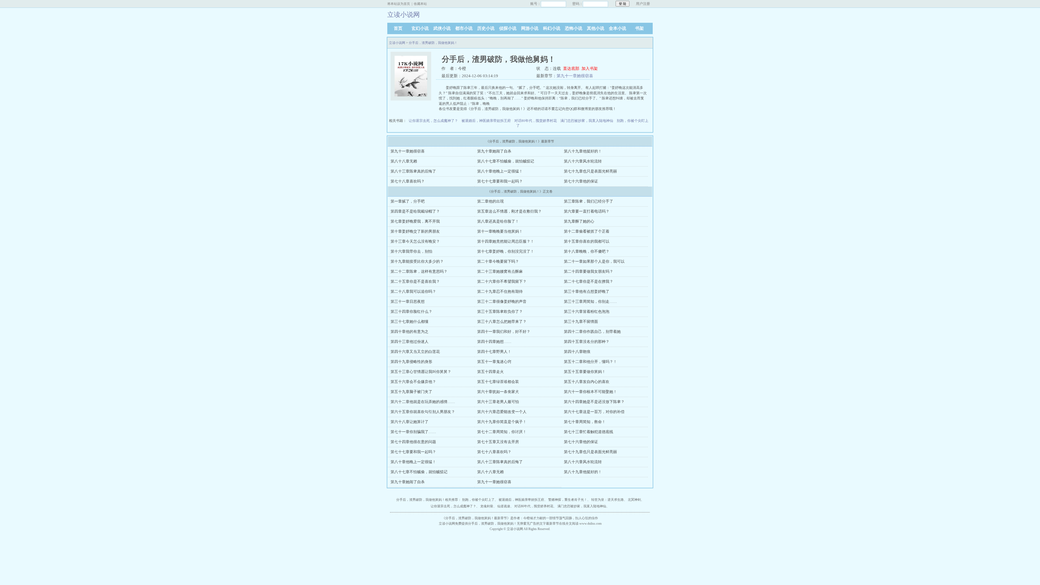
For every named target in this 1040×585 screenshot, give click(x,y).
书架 (639, 28)
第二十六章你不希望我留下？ (501, 282)
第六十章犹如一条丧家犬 (498, 392)
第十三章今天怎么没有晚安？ (415, 241)
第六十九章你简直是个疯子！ (501, 422)
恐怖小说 (573, 28)
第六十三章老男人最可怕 (498, 402)
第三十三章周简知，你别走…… (590, 302)
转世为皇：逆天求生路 (607, 500)
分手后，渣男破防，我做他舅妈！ (433, 43)
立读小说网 (397, 43)
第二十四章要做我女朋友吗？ (588, 271)
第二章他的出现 (490, 201)
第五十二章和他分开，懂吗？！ (590, 362)
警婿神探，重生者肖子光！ (567, 500)
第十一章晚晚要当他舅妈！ (500, 231)
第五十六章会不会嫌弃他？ (413, 382)
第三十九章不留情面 (581, 322)
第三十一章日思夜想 (408, 302)
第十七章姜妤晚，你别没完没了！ (505, 251)
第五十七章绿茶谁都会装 (498, 382)
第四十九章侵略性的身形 (411, 362)
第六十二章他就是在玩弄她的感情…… (423, 402)
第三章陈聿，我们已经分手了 (588, 201)
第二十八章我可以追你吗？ (413, 292)
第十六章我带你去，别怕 (411, 251)
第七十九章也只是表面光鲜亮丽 (590, 171)
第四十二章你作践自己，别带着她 (592, 332)
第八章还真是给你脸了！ (498, 221)
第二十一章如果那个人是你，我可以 (594, 261)
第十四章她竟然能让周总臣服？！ (505, 241)
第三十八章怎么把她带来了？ (501, 322)
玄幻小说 (420, 28)
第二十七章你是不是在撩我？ (588, 282)
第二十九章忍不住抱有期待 (500, 292)
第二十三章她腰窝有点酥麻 (500, 271)
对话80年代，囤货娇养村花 (535, 121)
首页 (398, 28)
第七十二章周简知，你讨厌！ (501, 432)
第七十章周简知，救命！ (585, 422)
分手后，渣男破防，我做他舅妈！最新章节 (476, 518)
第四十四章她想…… (494, 342)
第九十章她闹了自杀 (494, 151)
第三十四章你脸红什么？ (411, 312)
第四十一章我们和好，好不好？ (503, 332)
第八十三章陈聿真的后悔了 (413, 171)
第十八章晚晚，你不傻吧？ (586, 251)
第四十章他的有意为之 (409, 332)
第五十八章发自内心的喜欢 (586, 382)
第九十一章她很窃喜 (575, 76)
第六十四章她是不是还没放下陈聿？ (594, 402)
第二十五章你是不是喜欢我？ (415, 282)
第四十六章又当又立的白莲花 (415, 352)
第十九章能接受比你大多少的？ (417, 261)
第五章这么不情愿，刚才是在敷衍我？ (509, 211)
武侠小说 (442, 28)
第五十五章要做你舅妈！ (585, 372)
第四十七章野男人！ (494, 352)
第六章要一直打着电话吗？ (586, 211)
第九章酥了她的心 (579, 221)
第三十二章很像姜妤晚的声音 (501, 302)
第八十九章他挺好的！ (583, 151)
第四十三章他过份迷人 (409, 342)
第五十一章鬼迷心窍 (494, 362)
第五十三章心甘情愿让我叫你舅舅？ (421, 372)
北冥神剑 (634, 500)
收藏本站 (420, 4)
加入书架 (589, 68)
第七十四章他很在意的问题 (413, 442)
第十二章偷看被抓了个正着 (586, 231)
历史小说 (486, 28)
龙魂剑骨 (486, 506)
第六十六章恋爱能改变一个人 (501, 412)
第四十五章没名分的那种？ (586, 342)
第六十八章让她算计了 (409, 422)
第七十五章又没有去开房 (498, 442)
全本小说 (617, 28)
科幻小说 (551, 28)
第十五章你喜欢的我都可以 (586, 241)
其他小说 (595, 28)
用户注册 (643, 4)
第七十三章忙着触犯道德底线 (588, 432)
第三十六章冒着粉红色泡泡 (586, 312)
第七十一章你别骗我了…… (413, 432)
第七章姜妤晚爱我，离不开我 (415, 221)
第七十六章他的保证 (581, 181)
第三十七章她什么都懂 (409, 322)
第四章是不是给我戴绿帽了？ (415, 211)
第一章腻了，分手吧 (408, 201)
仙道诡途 (503, 506)
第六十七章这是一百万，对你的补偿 (594, 412)
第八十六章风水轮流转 (583, 161)
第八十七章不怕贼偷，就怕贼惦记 (505, 161)
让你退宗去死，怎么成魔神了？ (433, 121)
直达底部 (571, 68)
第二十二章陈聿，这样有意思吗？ (419, 271)
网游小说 (529, 28)
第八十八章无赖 (404, 161)
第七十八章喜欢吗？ (408, 181)
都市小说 (464, 28)
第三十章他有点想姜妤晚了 (586, 292)
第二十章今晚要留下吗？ (498, 261)
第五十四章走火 (490, 372)
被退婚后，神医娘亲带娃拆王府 (486, 121)
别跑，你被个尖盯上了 (478, 500)
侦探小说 (507, 28)
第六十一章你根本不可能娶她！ (590, 392)
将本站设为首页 (398, 4)
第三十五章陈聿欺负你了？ (500, 312)
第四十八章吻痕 (577, 352)
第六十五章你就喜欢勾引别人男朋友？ (423, 412)
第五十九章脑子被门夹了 (411, 392)
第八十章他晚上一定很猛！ (500, 171)
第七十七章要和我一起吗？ (500, 181)
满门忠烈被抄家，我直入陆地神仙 (586, 121)
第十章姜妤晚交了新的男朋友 (415, 231)
